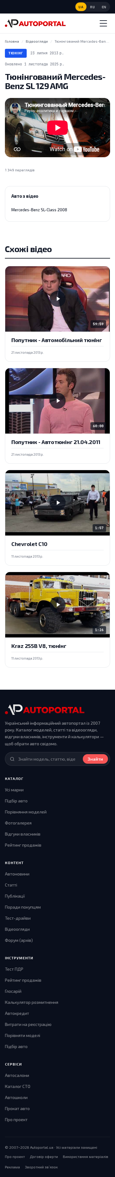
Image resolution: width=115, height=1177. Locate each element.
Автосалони (17, 1075)
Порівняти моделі (22, 1035)
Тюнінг (16, 53)
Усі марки (14, 789)
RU (92, 7)
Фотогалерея (18, 822)
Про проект (16, 1119)
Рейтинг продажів (23, 845)
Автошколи (16, 1097)
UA (81, 7)
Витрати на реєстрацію (28, 1024)
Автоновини (17, 873)
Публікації (15, 895)
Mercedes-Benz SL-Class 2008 (39, 209)
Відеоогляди (17, 929)
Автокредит (17, 1013)
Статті (11, 884)
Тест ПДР (14, 969)
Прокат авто (17, 1108)
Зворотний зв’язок (41, 1167)
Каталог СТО (17, 1086)
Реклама (12, 1167)
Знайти (95, 759)
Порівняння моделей (26, 811)
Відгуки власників (22, 833)
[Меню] (103, 23)
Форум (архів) (19, 940)
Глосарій (13, 991)
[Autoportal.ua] (35, 23)
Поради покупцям (23, 907)
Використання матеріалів (85, 1156)
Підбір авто (16, 800)
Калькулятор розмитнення (31, 1002)
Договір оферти (44, 1156)
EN (104, 7)
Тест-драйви (18, 918)
